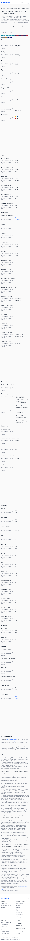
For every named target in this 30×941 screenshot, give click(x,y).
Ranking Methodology (6, 905)
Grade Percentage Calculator (22, 931)
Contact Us (3, 907)
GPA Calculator (19, 923)
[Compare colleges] (22, 2)
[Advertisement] (15, 138)
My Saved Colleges (5, 928)
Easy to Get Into (19, 916)
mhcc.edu (17, 110)
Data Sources (4, 903)
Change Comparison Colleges (14, 26)
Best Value (18, 907)
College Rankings (19, 903)
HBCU (17, 910)
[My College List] (24, 2)
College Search (4, 926)
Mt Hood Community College (8, 741)
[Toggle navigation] (28, 2)
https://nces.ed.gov (23, 886)
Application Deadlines (20, 909)
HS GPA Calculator (19, 925)
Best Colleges (18, 905)
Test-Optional (19, 912)
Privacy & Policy (15, 937)
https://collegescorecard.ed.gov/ (8, 889)
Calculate (17, 217)
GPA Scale (18, 933)
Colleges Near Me (5, 931)
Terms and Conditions (5, 937)
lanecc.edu (17, 108)
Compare (3, 929)
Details (16, 696)
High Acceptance (19, 914)
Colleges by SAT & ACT (6, 922)
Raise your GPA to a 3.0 (20, 928)
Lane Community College (12, 739)
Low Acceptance (19, 917)
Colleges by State (5, 933)
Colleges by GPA (4, 924)
